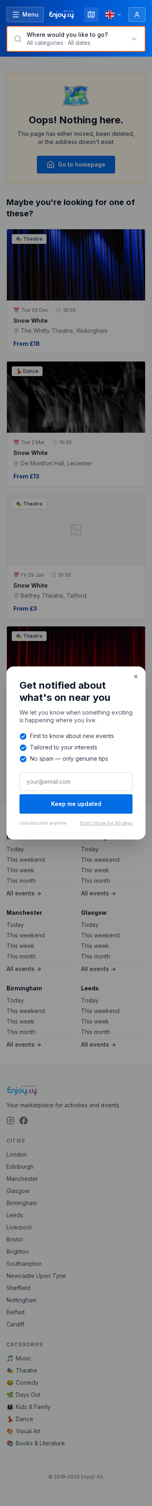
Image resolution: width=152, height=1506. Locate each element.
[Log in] (137, 14)
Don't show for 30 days (106, 823)
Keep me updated (76, 803)
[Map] (91, 14)
